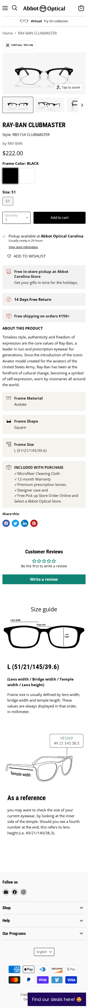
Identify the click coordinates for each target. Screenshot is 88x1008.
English (42, 952)
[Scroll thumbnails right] (81, 105)
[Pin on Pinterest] (34, 523)
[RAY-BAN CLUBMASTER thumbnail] (18, 105)
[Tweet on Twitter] (15, 523)
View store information (23, 247)
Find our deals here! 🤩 (57, 999)
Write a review (44, 579)
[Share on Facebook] (6, 523)
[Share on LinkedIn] (24, 523)
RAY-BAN (15, 143)
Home (7, 33)
